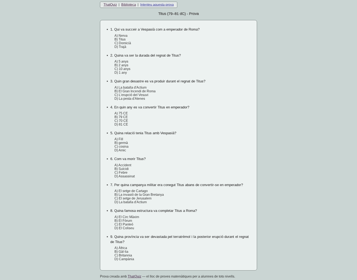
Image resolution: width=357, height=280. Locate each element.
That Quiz (134, 276)
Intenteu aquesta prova (157, 4)
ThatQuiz (110, 4)
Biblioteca (128, 4)
